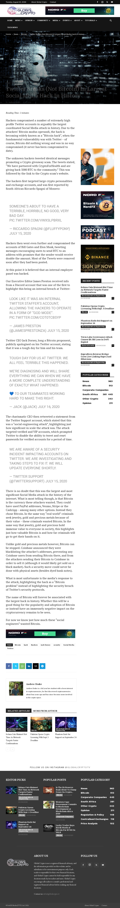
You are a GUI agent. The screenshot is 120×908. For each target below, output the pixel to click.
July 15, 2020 (20, 233)
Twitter (10, 648)
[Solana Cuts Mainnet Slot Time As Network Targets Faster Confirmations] (16, 724)
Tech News (12, 27)
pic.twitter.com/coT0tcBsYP (35, 317)
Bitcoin (24, 34)
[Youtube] (112, 2)
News (17, 20)
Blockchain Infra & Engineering (13, 729)
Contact (53, 2)
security (57, 645)
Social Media (68, 645)
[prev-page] (8, 749)
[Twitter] (107, 2)
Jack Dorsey (45, 645)
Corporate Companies (65, 816)
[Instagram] (102, 2)
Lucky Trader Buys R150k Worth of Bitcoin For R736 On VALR (65, 828)
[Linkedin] (29, 666)
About (77, 20)
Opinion (28, 20)
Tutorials (90, 20)
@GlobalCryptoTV (77, 767)
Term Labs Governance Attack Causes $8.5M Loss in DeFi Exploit (96, 339)
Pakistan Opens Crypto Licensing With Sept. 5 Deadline (40, 737)
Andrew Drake (14, 102)
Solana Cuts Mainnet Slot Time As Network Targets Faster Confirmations (97, 289)
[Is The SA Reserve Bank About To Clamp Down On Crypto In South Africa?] (48, 790)
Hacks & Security (88, 345)
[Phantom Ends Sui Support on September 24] (66, 724)
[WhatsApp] (22, 666)
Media (55, 20)
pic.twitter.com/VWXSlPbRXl (35, 220)
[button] (110, 20)
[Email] (36, 666)
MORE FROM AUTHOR (45, 711)
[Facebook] (97, 2)
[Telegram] (42, 666)
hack (26, 645)
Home (9, 20)
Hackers (34, 645)
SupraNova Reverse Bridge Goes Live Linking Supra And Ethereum (96, 356)
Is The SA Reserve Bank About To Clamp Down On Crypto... (66, 789)
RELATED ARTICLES (19, 711)
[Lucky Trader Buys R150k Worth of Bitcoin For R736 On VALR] (48, 828)
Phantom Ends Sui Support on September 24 (27, 824)
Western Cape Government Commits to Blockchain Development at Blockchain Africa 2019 (66, 808)
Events (66, 20)
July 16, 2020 (49, 407)
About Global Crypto (39, 2)
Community (42, 20)
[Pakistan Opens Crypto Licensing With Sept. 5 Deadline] (41, 724)
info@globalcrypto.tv (51, 894)
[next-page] (12, 749)
